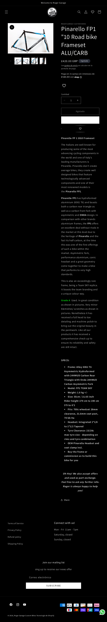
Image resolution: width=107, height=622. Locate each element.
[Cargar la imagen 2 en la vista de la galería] (26, 61)
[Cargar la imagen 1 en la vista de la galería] (18, 61)
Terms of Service (16, 523)
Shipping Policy (15, 543)
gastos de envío (71, 65)
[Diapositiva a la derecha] (50, 61)
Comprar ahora (80, 120)
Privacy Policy (14, 530)
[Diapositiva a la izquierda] (11, 61)
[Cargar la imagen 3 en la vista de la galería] (34, 61)
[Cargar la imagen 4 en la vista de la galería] (43, 61)
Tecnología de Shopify (45, 615)
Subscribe (53, 585)
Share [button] (67, 499)
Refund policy (14, 536)
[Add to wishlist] (80, 128)
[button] (6, 12)
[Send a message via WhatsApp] (102, 612)
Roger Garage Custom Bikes (25, 615)
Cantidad (65, 94)
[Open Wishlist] (92, 12)
